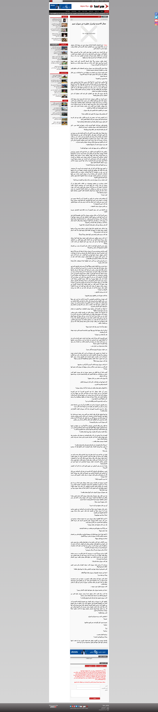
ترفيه (93, 1)
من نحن (106, 1)
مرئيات (79, 11)
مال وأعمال (91, 11)
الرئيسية (106, 11)
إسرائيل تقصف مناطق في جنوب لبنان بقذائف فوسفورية (102, 13)
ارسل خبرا (97, 1)
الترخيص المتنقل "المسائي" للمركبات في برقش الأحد (53, 13)
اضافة (95, 698)
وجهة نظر (68, 11)
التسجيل (101, 666)
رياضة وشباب (73, 11)
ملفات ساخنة (84, 11)
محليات (102, 11)
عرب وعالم (97, 11)
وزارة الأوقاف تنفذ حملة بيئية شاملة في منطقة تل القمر (77, 13)
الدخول (90, 666)
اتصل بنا (101, 1)
